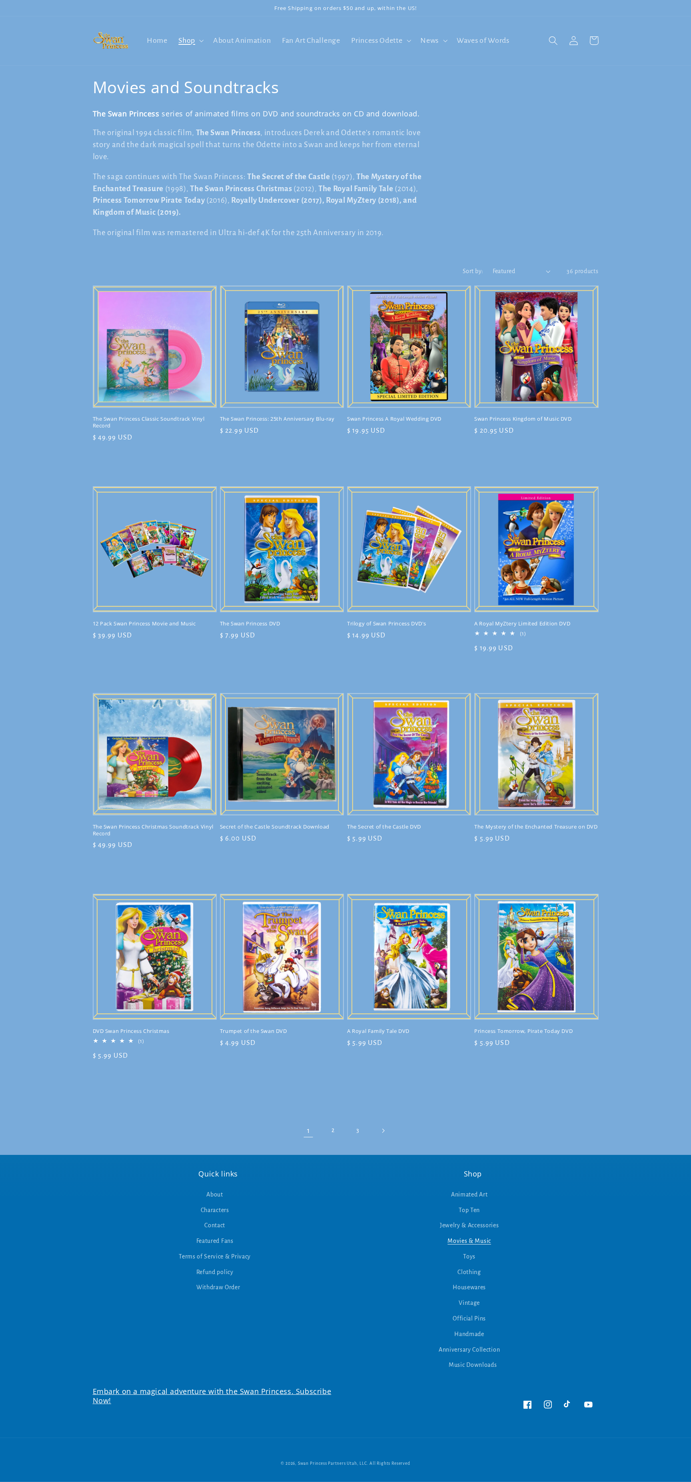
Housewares (469, 1287)
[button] (190, 40)
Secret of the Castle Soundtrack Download (275, 826)
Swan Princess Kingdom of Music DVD (522, 418)
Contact (214, 1225)
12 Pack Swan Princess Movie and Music (144, 623)
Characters (215, 1210)
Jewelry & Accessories (469, 1225)
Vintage (469, 1303)
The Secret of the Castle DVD (384, 826)
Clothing (469, 1272)
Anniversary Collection (469, 1349)
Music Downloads (473, 1365)
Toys (469, 1256)
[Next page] (383, 1130)
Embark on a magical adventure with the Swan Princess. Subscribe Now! (212, 1395)
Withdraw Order (218, 1287)
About (214, 1194)
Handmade (469, 1334)
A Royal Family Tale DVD (378, 1031)
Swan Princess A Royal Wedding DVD (394, 418)
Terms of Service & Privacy (215, 1256)
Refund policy (215, 1272)
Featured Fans (215, 1241)
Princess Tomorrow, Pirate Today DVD (523, 1031)
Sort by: (473, 271)
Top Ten (469, 1210)
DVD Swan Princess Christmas (131, 1031)
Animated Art (469, 1194)
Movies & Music (469, 1241)
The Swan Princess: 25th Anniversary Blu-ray (277, 418)
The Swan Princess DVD (250, 623)
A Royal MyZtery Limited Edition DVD (522, 623)
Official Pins (469, 1318)
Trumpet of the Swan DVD (253, 1031)
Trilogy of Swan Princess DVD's (386, 623)
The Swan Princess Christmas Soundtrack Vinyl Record (153, 830)
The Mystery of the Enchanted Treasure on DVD (535, 826)
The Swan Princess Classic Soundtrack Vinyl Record (149, 422)
